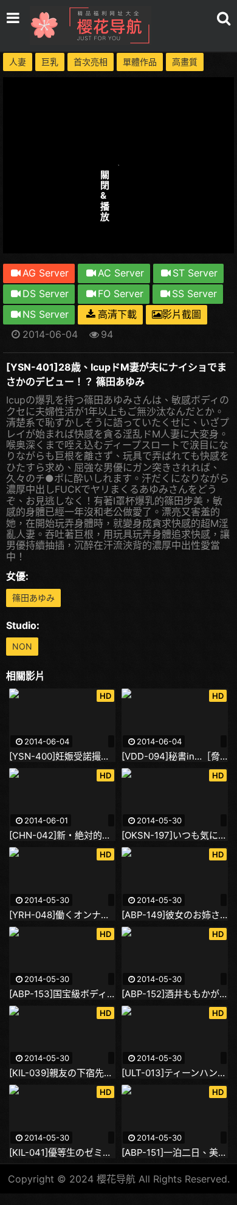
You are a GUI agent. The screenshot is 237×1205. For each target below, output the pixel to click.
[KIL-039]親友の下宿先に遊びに (62, 1073)
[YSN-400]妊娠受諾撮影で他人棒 (62, 756)
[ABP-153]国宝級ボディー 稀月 (62, 994)
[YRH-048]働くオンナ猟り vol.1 (62, 915)
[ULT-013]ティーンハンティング (175, 1073)
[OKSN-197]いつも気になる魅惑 (175, 835)
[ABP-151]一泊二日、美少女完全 (175, 1152)
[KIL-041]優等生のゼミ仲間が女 (62, 1152)
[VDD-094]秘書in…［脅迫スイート (175, 756)
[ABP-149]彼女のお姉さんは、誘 (175, 915)
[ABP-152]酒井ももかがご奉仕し (175, 994)
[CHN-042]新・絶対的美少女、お (62, 835)
